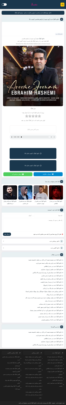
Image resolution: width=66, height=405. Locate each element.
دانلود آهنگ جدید (59, 34)
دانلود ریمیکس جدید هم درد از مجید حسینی (33, 370)
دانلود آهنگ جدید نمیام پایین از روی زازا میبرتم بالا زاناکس (47, 272)
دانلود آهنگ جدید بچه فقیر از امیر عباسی (51, 275)
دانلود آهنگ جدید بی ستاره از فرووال (52, 285)
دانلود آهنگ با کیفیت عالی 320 (31, 153)
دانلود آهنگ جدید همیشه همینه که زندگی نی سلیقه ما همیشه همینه (45, 260)
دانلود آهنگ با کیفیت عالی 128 (31, 165)
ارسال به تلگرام (47, 174)
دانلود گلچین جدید (55, 248)
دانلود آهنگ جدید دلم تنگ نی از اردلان (52, 288)
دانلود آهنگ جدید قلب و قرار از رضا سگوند (51, 279)
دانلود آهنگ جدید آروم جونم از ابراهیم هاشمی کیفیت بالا (44, 19)
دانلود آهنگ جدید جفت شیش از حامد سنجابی (50, 304)
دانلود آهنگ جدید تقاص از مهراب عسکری (51, 269)
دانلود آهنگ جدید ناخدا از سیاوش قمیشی (51, 320)
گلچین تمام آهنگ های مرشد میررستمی (13, 364)
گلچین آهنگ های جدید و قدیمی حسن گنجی (11, 376)
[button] (62, 4)
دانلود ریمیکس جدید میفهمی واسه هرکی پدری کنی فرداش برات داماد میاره (33, 377)
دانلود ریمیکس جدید (54, 241)
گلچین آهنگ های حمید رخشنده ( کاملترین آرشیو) (12, 370)
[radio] (39, 116)
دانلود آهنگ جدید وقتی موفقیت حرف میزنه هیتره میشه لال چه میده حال (43, 297)
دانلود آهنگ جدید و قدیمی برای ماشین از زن (11, 358)
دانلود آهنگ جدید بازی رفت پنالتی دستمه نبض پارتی (49, 263)
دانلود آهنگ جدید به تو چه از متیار (53, 301)
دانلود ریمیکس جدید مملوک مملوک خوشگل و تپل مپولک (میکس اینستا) (44, 291)
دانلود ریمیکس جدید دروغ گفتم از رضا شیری (32, 364)
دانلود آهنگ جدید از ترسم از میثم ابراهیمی (51, 282)
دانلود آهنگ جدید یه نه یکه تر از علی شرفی (51, 313)
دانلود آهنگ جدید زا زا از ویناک (54, 294)
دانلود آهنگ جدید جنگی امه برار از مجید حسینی (50, 316)
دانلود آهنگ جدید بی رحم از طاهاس (53, 266)
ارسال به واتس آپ (17, 174)
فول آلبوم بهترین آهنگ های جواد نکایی (12, 382)
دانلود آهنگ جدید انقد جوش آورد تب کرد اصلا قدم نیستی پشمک (46, 310)
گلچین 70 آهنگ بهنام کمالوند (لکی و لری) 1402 (12, 387)
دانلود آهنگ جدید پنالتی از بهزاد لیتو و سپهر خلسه (49, 307)
